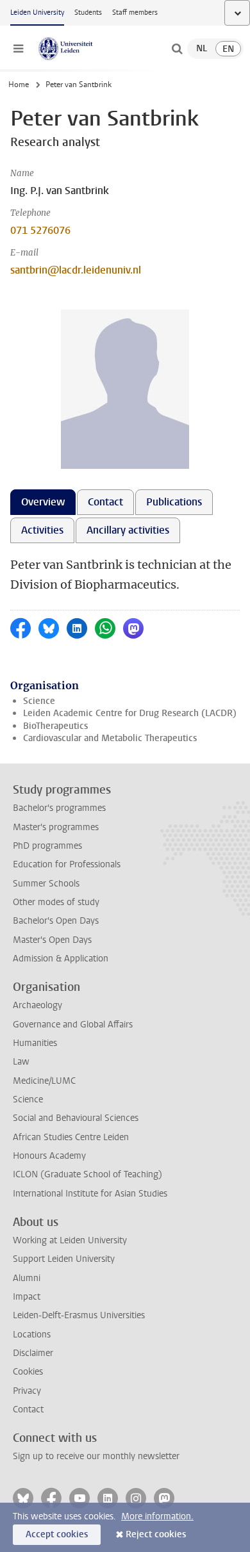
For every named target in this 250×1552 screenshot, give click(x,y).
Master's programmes (56, 827)
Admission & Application (60, 958)
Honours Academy (49, 1156)
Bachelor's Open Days (56, 921)
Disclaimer (33, 1353)
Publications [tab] (174, 502)
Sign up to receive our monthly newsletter (96, 1456)
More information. (157, 1516)
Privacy (27, 1391)
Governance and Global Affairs (73, 1024)
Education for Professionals (67, 864)
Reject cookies (156, 1534)
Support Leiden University (64, 1259)
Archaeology (37, 1005)
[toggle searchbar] (177, 48)
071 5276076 (40, 230)
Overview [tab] (43, 502)
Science (39, 701)
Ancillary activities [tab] (128, 530)
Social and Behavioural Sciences (75, 1118)
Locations (32, 1334)
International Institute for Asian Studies (90, 1194)
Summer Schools (46, 884)
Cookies (28, 1372)
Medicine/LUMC (44, 1081)
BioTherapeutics (55, 726)
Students (88, 12)
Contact (28, 1409)
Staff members (135, 12)
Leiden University (37, 12)
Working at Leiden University (70, 1240)
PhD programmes (47, 846)
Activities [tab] (42, 530)
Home (18, 84)
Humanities (35, 1043)
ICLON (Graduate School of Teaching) (87, 1174)
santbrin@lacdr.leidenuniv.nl (75, 270)
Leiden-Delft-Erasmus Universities (79, 1315)
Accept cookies (57, 1534)
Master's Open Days (52, 940)
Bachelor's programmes (59, 808)
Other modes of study (56, 902)
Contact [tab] (105, 502)
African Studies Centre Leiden (71, 1137)
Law (21, 1062)
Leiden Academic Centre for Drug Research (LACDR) (130, 713)
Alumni (26, 1278)
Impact (26, 1297)
